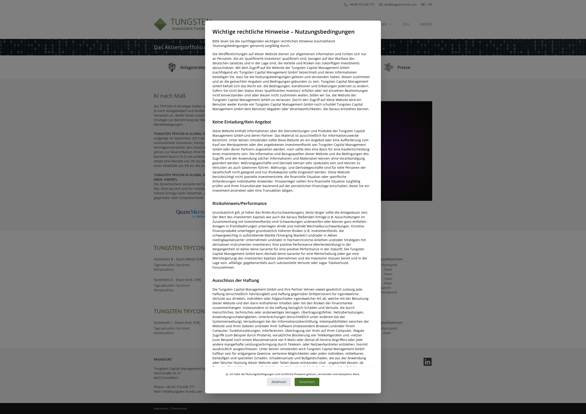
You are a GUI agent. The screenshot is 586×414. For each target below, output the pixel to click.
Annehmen (307, 382)
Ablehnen (278, 382)
